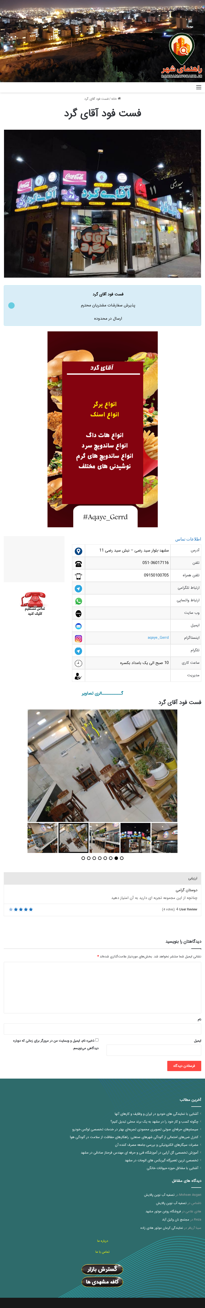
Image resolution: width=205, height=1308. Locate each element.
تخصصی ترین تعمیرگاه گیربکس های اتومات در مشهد (161, 1160)
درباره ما (102, 1241)
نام (199, 1019)
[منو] (198, 89)
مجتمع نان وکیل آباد (175, 1219)
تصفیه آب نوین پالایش (159, 1195)
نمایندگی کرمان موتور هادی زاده (161, 1228)
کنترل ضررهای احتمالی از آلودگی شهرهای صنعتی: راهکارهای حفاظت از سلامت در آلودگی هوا (134, 1137)
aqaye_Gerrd (158, 638)
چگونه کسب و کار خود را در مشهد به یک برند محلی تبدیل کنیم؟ (154, 1121)
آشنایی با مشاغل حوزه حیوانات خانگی (172, 1168)
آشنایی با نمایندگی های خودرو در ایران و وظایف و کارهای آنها (156, 1114)
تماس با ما (103, 1252)
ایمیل (197, 1040)
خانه (114, 98)
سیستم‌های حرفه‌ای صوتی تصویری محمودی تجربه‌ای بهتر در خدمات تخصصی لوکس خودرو (135, 1129)
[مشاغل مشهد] (178, 87)
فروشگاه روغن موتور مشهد (163, 1211)
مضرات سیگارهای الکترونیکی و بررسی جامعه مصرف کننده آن (156, 1145)
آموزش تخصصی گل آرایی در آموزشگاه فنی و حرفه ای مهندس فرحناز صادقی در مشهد (139, 1152)
